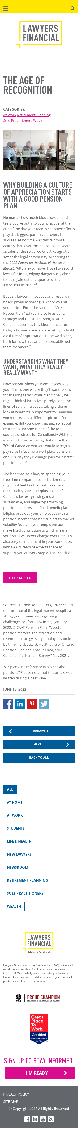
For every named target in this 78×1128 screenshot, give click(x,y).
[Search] (72, 8)
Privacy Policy (16, 1094)
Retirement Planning (34, 115)
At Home (15, 802)
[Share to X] (44, 704)
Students (16, 828)
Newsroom (17, 867)
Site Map (10, 1101)
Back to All (39, 757)
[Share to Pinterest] (32, 704)
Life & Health (19, 841)
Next (37, 744)
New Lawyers (19, 854)
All (10, 789)
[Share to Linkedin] (20, 704)
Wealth (39, 120)
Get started (20, 577)
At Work (9, 115)
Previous (40, 731)
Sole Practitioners (17, 120)
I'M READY (37, 1073)
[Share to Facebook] (8, 704)
